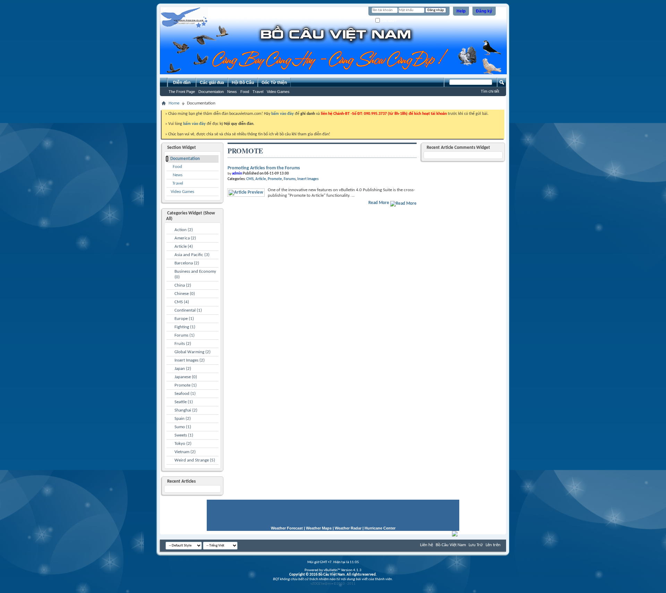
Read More (379, 203)
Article (260, 179)
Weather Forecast (287, 528)
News (232, 92)
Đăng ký (484, 11)
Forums (290, 179)
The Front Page (182, 92)
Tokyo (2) (182, 443)
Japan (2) (182, 368)
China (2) (182, 285)
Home (174, 103)
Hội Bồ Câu (243, 82)
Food (244, 92)
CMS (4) (181, 302)
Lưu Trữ (476, 545)
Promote (275, 179)
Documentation (211, 92)
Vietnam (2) (185, 452)
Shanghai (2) (185, 410)
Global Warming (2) (192, 352)
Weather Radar (348, 528)
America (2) (185, 238)
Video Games (278, 92)
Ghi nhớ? (388, 21)
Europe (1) (184, 318)
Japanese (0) (185, 377)
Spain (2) (182, 418)
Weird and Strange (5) (194, 460)
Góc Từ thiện (274, 82)
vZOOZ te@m (320, 584)
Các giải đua (212, 82)
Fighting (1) (184, 327)
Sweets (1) (183, 435)
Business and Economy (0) (195, 274)
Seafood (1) (185, 393)
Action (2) (183, 230)
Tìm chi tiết (490, 91)
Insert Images (307, 179)
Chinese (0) (184, 293)
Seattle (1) (183, 402)
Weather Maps (319, 528)
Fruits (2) (182, 343)
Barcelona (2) (186, 263)
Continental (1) (188, 310)
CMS (250, 179)
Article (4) (183, 246)
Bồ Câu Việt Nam (451, 545)
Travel (258, 92)
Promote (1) (185, 385)
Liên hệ (426, 545)
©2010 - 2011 (344, 584)
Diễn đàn (181, 82)
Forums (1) (184, 335)
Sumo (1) (182, 427)
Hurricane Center (380, 528)
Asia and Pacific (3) (192, 255)
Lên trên (493, 545)
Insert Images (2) (189, 360)
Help (461, 11)
